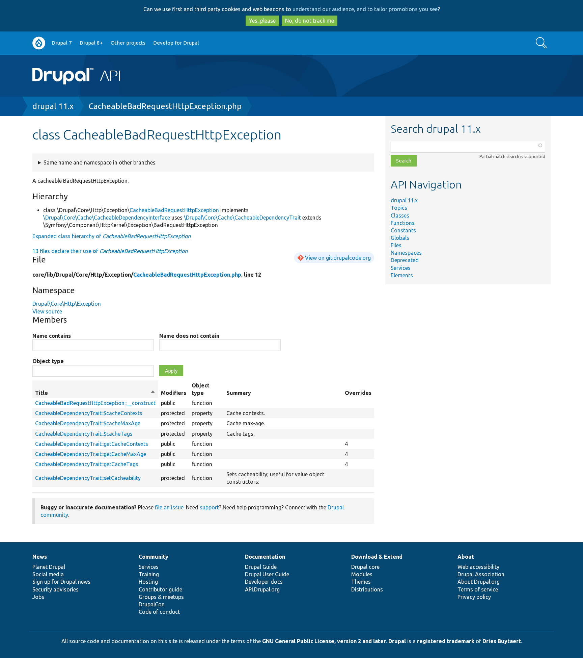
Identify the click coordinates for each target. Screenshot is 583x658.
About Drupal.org (478, 582)
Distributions (367, 589)
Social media (48, 574)
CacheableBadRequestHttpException (174, 210)
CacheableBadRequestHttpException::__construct (95, 403)
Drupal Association (480, 574)
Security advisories (55, 589)
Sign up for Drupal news (61, 582)
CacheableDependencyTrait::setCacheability (88, 478)
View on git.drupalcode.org (338, 258)
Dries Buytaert (501, 641)
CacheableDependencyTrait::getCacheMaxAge (90, 454)
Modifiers (173, 393)
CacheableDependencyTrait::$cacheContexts (88, 413)
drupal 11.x (53, 106)
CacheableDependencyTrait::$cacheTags (84, 434)
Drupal (397, 641)
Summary (238, 393)
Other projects (128, 43)
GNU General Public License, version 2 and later (324, 641)
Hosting (148, 582)
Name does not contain (189, 336)
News (39, 557)
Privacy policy (474, 597)
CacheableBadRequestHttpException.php (165, 106)
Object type (48, 361)
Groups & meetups (161, 597)
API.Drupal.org (262, 589)
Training (149, 574)
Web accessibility (478, 567)
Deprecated (405, 260)
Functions (403, 223)
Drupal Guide (261, 567)
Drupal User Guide (267, 574)
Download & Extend (376, 557)
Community (153, 557)
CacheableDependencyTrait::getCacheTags (86, 464)
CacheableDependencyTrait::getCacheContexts (91, 444)
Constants (403, 230)
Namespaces (406, 253)
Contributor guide (160, 589)
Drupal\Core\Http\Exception (66, 304)
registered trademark (445, 641)
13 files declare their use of (110, 251)
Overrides (358, 393)
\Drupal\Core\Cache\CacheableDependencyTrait (242, 217)
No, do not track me (309, 21)
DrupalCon (152, 604)
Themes (361, 582)
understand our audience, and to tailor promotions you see (365, 9)
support (209, 507)
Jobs (38, 597)
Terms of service (477, 589)
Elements (402, 275)
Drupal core (365, 567)
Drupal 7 (62, 43)
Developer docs (264, 582)
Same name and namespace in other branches (100, 162)
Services (401, 268)
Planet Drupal (48, 567)
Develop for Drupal (176, 43)
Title (95, 393)
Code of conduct (159, 612)
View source (47, 311)
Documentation (265, 557)
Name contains (51, 336)
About (465, 557)
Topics (399, 208)
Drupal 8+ (91, 43)
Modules (361, 574)
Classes (400, 215)
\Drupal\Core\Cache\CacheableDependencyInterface (106, 217)
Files (396, 245)
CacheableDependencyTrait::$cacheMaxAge (87, 423)
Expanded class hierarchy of (111, 236)
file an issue (169, 507)
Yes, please (262, 21)
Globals (400, 238)
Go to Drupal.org (38, 43)
